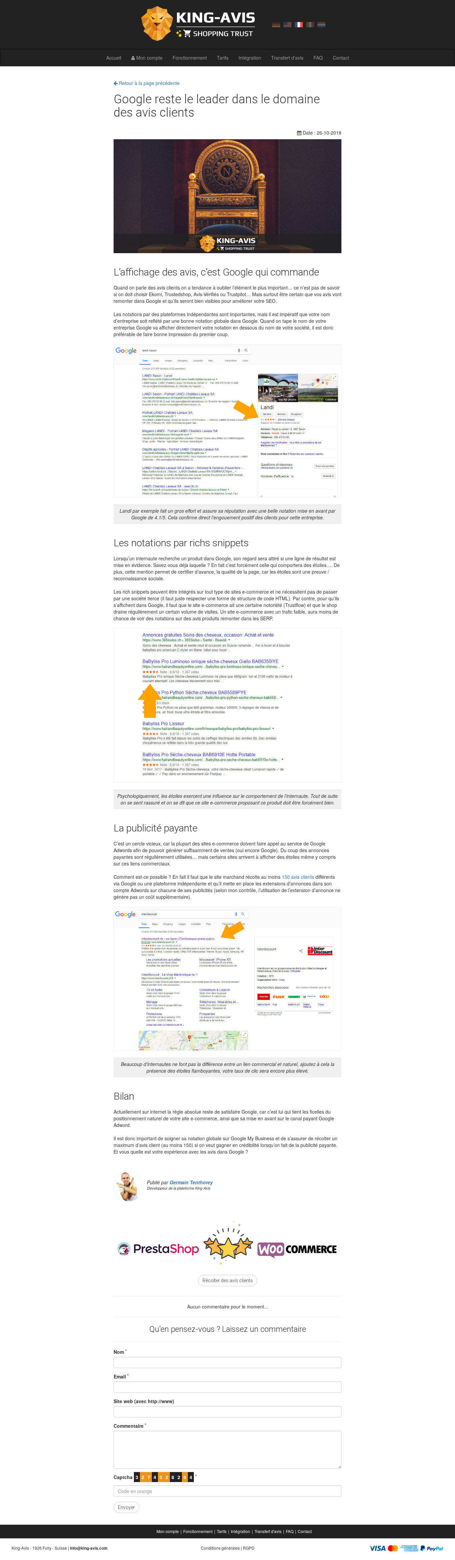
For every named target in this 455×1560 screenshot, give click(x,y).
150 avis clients (298, 876)
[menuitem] (168, 1531)
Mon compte (149, 57)
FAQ (318, 57)
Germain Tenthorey (191, 1182)
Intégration (249, 57)
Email (121, 1376)
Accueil (113, 57)
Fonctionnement (190, 57)
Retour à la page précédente (149, 83)
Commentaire (130, 1425)
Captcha (155, 1477)
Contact (341, 57)
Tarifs (222, 57)
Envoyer (126, 1507)
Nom (120, 1351)
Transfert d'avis (287, 57)
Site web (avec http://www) (144, 1401)
